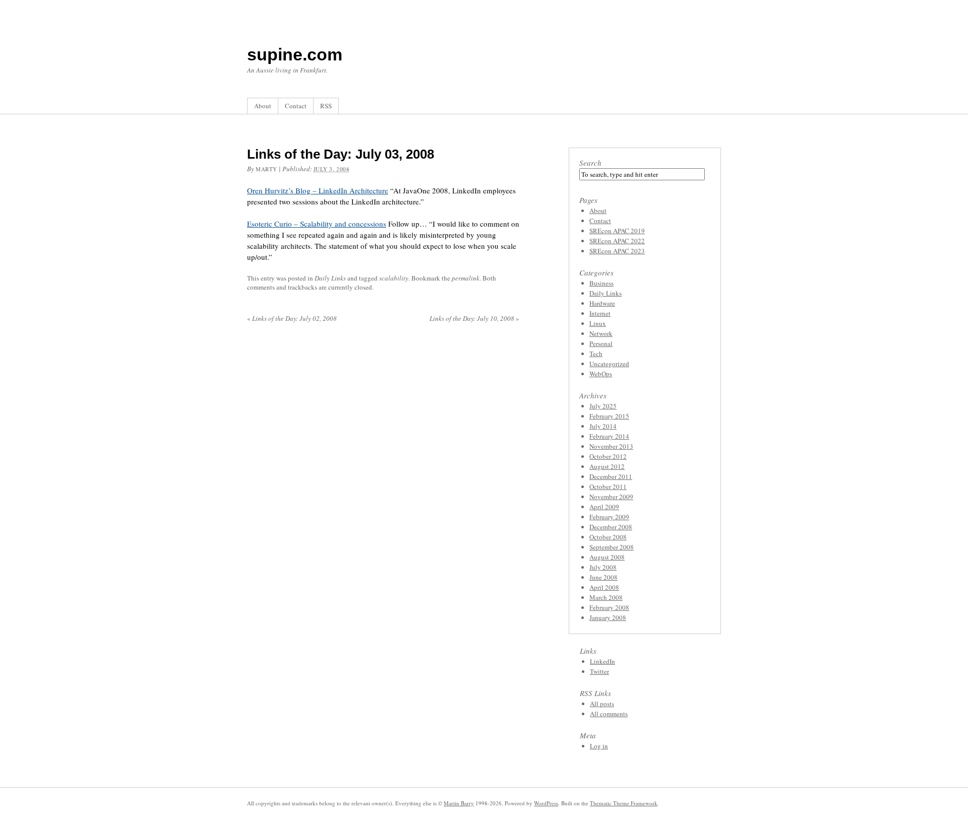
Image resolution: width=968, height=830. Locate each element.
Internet (600, 313)
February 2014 (609, 436)
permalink (465, 278)
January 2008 (607, 617)
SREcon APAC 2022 (617, 240)
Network (601, 333)
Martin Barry (459, 803)
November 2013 (611, 446)
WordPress (546, 803)
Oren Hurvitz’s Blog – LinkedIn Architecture (317, 190)
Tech (595, 353)
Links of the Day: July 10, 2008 (474, 318)
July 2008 (603, 567)
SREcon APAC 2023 (617, 250)
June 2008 (603, 577)
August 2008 (607, 557)
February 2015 (609, 416)
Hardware (602, 303)
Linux (597, 323)
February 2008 (609, 607)
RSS (326, 105)
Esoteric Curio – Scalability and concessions (316, 224)
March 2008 (606, 597)
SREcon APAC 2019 (617, 230)
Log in (599, 745)
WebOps (600, 373)
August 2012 (607, 466)
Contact (296, 105)
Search (590, 163)
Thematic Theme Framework (623, 803)
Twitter (599, 671)
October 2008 (608, 536)
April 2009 (604, 506)
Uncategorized (609, 363)
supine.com (294, 54)
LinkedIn (602, 661)
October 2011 (608, 486)
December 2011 (610, 476)
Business (601, 283)
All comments (609, 713)
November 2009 (611, 496)
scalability (393, 278)
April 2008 (604, 587)
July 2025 (603, 405)
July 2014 (603, 426)
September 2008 (611, 546)
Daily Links (330, 278)
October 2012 (608, 456)
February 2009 (609, 516)
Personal (601, 343)
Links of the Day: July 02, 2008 (292, 318)
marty (266, 169)
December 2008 (610, 526)
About (262, 105)
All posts (602, 703)
